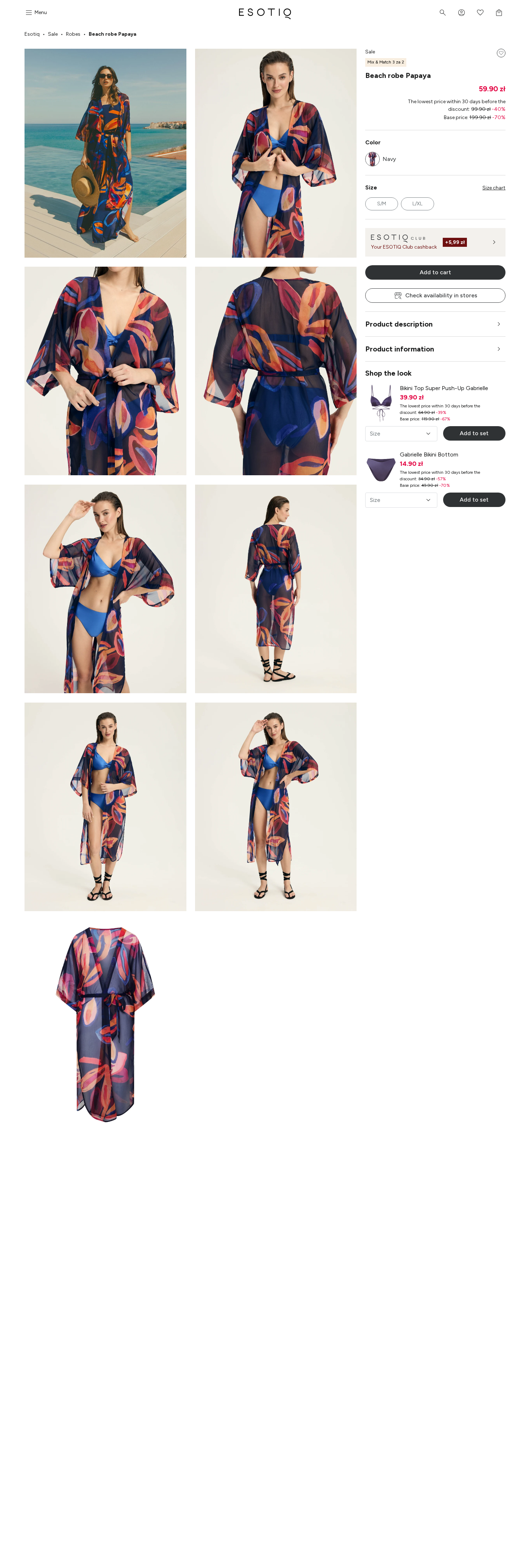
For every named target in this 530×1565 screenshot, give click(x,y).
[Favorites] (480, 12)
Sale (53, 34)
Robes (73, 34)
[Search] (442, 12)
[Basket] (499, 12)
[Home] (265, 12)
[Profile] (461, 12)
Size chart (493, 188)
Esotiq (32, 34)
